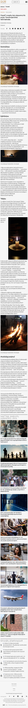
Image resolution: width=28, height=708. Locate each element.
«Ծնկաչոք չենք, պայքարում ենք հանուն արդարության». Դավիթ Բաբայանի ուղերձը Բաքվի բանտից (13, 669)
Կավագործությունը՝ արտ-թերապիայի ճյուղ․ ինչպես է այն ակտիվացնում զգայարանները (13, 562)
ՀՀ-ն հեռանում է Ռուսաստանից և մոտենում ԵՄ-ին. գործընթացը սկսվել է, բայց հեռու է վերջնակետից (13, 489)
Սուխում (3, 25)
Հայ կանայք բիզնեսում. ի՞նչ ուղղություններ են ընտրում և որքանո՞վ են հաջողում (14, 585)
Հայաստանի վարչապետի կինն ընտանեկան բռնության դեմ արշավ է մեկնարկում (14, 651)
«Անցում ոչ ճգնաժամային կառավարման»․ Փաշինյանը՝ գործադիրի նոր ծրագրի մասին (15, 645)
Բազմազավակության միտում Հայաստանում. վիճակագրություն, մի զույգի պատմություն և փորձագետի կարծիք (14, 465)
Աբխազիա (4, 9)
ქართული (3, 6)
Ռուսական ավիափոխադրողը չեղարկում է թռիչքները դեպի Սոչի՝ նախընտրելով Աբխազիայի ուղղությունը (13, 609)
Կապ (14, 688)
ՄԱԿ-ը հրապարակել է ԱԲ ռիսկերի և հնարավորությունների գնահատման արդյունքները (11, 514)
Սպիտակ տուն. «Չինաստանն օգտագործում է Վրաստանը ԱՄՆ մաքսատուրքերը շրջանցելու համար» (14, 675)
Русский (8, 6)
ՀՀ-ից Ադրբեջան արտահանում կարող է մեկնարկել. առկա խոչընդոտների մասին (15, 663)
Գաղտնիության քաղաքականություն (14, 693)
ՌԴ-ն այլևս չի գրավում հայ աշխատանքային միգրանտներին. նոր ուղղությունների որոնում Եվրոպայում (14, 440)
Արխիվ (3, 12)
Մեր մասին (14, 683)
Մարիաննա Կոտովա (6, 23)
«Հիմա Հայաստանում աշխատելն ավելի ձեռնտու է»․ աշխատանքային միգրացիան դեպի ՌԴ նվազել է (13, 634)
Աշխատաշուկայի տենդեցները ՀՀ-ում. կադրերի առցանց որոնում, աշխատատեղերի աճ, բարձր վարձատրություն (14, 539)
